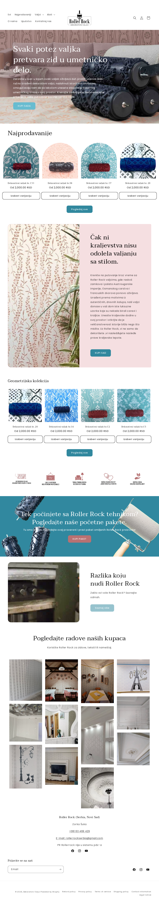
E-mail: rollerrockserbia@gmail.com (79, 838)
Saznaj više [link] (102, 607)
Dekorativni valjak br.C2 (97, 427)
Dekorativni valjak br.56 (60, 183)
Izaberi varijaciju (21, 195)
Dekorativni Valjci (31, 892)
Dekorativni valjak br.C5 (133, 427)
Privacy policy (85, 891)
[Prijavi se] (60, 869)
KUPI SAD (100, 352)
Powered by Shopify (50, 892)
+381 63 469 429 (79, 831)
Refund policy (68, 891)
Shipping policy (121, 891)
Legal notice (145, 895)
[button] (39, 14)
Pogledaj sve (79, 209)
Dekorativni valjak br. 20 (137, 183)
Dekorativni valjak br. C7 (99, 183)
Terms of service (103, 891)
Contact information (141, 891)
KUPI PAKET (79, 538)
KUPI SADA (24, 105)
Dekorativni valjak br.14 (61, 427)
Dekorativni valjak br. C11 (21, 183)
